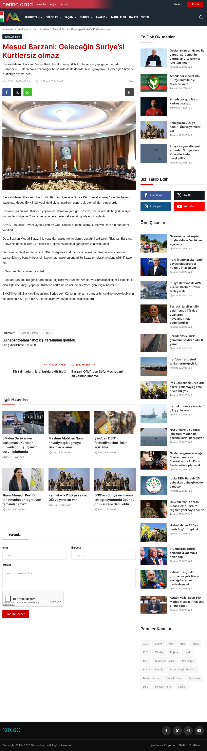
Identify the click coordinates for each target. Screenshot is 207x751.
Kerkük (182, 686)
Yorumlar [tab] (15, 534)
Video (145, 17)
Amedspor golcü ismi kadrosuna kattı (184, 101)
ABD (145, 643)
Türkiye (159, 652)
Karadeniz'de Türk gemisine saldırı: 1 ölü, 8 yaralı (186, 340)
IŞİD (145, 652)
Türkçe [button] (178, 4)
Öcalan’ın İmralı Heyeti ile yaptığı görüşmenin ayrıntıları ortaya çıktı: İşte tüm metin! (187, 56)
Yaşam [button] (68, 17)
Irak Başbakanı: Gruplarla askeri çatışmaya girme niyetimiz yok (187, 387)
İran (171, 643)
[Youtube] (199, 730)
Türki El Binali (174, 678)
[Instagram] (188, 730)
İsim (5, 547)
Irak (182, 643)
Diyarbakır (195, 678)
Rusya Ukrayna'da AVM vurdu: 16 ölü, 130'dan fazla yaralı (186, 287)
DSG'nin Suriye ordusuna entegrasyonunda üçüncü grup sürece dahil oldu (114, 499)
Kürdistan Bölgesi (165, 661)
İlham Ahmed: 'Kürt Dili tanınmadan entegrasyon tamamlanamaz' (21, 499)
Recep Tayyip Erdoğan (182, 669)
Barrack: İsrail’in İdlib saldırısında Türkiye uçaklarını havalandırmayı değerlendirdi (184, 314)
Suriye (158, 643)
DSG (145, 686)
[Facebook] (166, 730)
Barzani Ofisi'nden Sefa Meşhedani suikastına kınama (97, 374)
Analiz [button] (100, 17)
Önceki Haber (57, 364)
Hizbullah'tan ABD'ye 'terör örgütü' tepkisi (184, 527)
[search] (201, 17)
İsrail (187, 652)
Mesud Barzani (29, 332)
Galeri (133, 17)
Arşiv (53, 4)
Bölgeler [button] (52, 17)
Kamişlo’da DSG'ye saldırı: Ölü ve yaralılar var (68, 497)
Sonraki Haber (80, 364)
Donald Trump (163, 686)
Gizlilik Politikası (190, 745)
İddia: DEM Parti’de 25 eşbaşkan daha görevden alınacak (187, 482)
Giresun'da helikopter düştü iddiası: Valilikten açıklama (186, 240)
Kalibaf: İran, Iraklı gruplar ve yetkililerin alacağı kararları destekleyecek (184, 578)
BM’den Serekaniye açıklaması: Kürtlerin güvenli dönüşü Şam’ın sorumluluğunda (19, 445)
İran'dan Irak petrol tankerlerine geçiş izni (185, 361)
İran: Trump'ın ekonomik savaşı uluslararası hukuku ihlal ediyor (186, 263)
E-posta (76, 547)
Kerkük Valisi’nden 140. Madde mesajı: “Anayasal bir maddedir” (187, 601)
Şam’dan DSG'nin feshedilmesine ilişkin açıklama (111, 442)
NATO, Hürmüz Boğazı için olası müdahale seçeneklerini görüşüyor (187, 433)
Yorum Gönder (15, 614)
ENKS (48, 332)
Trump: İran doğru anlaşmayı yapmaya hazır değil (183, 552)
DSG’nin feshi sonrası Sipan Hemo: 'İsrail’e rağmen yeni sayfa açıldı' (187, 506)
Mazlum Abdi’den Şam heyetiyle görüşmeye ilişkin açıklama (66, 442)
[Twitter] (177, 730)
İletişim (64, 4)
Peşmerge (188, 661)
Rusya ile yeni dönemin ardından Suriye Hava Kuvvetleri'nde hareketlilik (186, 152)
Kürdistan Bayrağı (153, 669)
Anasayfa (7, 29)
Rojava (174, 652)
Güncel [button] (84, 17)
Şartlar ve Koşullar (162, 745)
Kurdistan (23, 29)
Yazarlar (41, 4)
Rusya (195, 643)
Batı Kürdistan (41, 29)
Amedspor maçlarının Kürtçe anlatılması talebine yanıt (185, 80)
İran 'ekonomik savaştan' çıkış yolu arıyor (187, 408)
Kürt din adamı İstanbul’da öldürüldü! (39, 371)
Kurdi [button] (195, 4)
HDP (145, 661)
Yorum (6, 564)
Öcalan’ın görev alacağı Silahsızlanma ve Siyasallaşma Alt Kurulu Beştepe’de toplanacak (186, 459)
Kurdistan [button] (32, 17)
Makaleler (118, 17)
